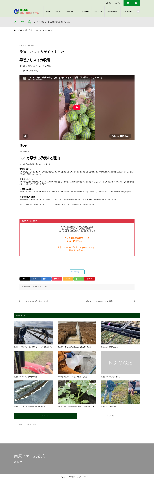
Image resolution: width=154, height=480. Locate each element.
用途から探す (98, 11)
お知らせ (57, 11)
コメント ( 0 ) (45, 415)
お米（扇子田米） (112, 11)
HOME (48, 11)
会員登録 (108, 3)
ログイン (117, 3)
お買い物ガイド (69, 11)
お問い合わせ (127, 11)
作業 (36, 286)
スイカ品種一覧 (84, 11)
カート (133, 3)
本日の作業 (31, 46)
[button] (77, 244)
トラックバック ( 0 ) (108, 415)
